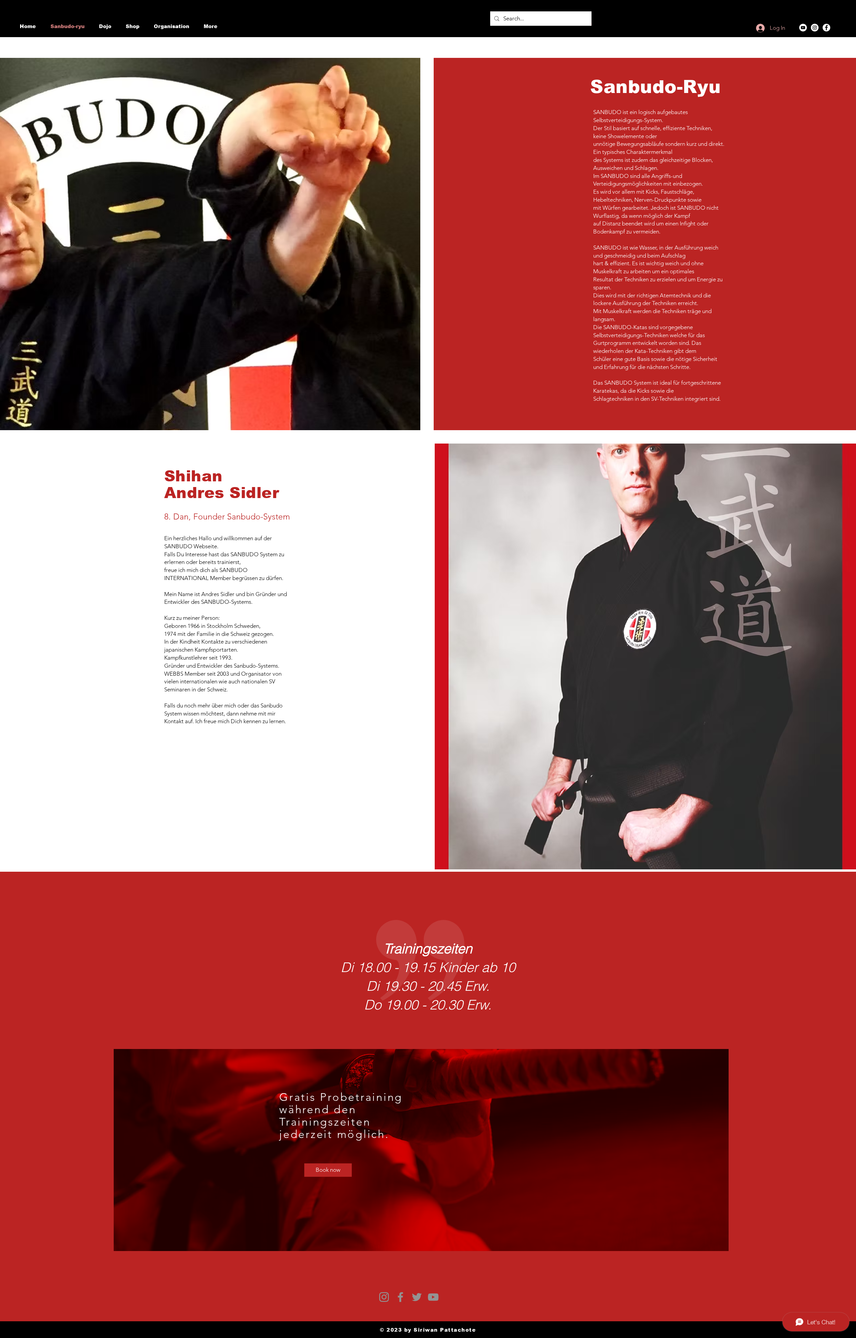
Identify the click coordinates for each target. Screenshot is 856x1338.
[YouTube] (803, 27)
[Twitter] (416, 1297)
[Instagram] (815, 27)
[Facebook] (826, 27)
